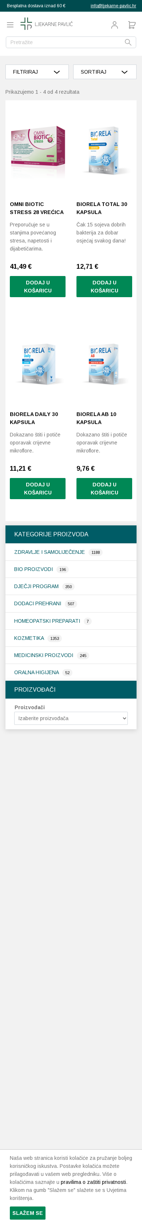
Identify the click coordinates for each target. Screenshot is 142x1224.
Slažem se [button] (27, 1213)
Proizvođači (30, 707)
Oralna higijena (37, 672)
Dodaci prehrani (38, 603)
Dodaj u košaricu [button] (38, 287)
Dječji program (37, 586)
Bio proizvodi (34, 569)
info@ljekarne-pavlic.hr (113, 5)
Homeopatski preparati (48, 621)
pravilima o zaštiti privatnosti (93, 1182)
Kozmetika (29, 638)
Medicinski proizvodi (44, 655)
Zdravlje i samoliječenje (50, 552)
